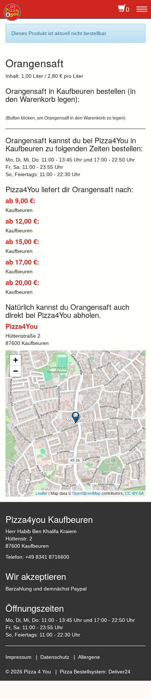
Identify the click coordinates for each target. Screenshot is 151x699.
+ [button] (15, 360)
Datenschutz (54, 657)
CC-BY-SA (134, 493)
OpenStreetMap (86, 493)
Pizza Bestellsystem (83, 672)
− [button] (15, 371)
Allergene (89, 657)
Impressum (18, 657)
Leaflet (41, 493)
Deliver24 (119, 672)
